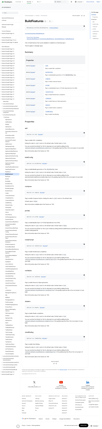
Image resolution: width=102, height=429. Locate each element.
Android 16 (64, 401)
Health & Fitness (39, 403)
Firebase (54, 419)
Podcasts (24, 413)
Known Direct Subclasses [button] (50, 38)
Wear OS (51, 401)
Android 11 (64, 413)
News (23, 408)
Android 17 (64, 398)
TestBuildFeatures (69, 39)
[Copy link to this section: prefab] (31, 211)
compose (48, 79)
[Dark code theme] (84, 26)
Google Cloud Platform (65, 419)
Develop (29, 1)
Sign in (98, 1)
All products (77, 419)
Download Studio (79, 407)
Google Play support (93, 404)
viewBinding (49, 111)
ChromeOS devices (53, 403)
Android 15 (64, 403)
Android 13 (64, 408)
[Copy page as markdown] (50, 21)
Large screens (52, 398)
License (28, 425)
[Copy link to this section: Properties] (35, 60)
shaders (48, 105)
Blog (23, 410)
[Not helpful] (84, 16)
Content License (63, 369)
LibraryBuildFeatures (60, 39)
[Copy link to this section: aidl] (28, 128)
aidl (47, 65)
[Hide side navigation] (18, 426)
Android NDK (78, 409)
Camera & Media (39, 405)
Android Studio (90, 1)
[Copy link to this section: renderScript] (35, 240)
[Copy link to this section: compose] (33, 186)
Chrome (47, 419)
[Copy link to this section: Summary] (34, 52)
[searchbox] (10, 13)
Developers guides (79, 402)
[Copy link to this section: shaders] (31, 301)
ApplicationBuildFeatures (33, 39)
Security (24, 403)
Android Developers (29, 15)
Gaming (37, 398)
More (38, 1)
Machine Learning (39, 401)
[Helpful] (82, 16)
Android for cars (52, 405)
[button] (9, 33)
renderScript (49, 92)
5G (36, 410)
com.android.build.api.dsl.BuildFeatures (34, 33)
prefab (47, 85)
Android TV (51, 408)
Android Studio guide (80, 400)
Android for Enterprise (27, 401)
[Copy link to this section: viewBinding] (34, 332)
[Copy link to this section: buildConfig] (34, 157)
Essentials (18, 1)
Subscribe (84, 425)
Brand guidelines (36, 425)
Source (23, 405)
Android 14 (64, 405)
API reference (6, 7)
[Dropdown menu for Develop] (33, 2)
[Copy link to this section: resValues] (33, 271)
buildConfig (49, 72)
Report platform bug (93, 398)
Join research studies (94, 407)
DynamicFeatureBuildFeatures (47, 39)
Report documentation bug (94, 401)
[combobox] (61, 1)
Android (24, 398)
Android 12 (64, 410)
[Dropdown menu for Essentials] (23, 2)
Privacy (37, 408)
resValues (48, 98)
